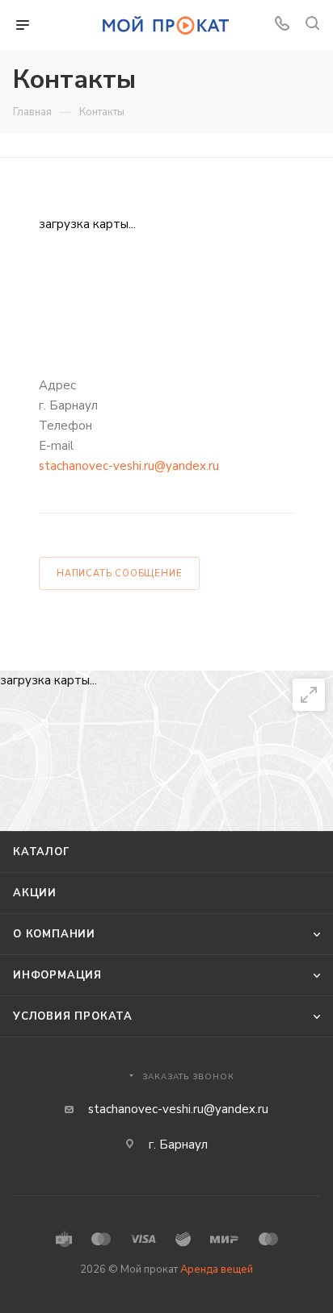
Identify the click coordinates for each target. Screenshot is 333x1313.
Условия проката (73, 1016)
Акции (35, 893)
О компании (54, 934)
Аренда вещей (216, 1269)
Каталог (41, 852)
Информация (57, 975)
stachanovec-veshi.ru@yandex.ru (129, 466)
